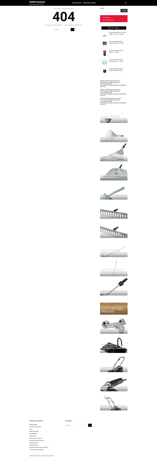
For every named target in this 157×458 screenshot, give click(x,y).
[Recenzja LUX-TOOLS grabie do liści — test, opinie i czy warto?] (114, 144)
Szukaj (102, 8)
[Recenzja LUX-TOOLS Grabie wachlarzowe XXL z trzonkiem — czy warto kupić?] (114, 105)
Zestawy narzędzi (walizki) (37, 449)
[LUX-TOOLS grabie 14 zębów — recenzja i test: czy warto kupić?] (114, 220)
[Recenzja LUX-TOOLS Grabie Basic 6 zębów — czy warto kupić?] (114, 182)
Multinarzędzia (33, 433)
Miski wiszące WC (34, 431)
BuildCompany (33, 424)
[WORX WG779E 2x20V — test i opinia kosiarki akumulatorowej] (114, 355)
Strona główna (76, 3)
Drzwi (31, 429)
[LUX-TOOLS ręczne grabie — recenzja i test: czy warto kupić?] (114, 278)
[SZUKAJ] (72, 29)
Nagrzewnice (33, 436)
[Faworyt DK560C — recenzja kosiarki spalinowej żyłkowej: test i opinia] (114, 393)
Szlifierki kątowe (34, 445)
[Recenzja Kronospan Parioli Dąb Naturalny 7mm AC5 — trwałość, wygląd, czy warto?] (114, 297)
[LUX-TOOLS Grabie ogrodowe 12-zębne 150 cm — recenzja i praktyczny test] (114, 259)
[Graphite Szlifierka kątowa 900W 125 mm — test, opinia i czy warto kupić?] (114, 374)
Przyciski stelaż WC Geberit (37, 440)
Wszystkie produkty (89, 3)
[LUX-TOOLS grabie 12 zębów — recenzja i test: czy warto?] (114, 201)
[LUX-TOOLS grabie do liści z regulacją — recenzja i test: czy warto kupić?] (114, 125)
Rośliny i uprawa (34, 442)
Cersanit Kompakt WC (35, 426)
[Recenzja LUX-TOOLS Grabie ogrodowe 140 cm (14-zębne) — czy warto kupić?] (114, 240)
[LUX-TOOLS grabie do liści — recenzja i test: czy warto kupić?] (114, 163)
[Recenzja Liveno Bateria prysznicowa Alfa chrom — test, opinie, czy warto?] (114, 316)
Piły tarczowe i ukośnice (36, 438)
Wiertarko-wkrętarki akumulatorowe (39, 447)
